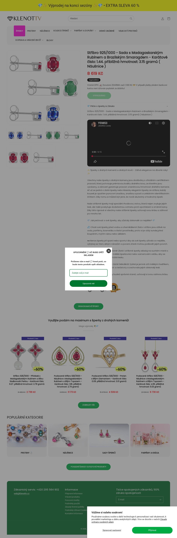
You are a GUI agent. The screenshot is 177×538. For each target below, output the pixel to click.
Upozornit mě (88, 283)
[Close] (108, 251)
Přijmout (152, 530)
